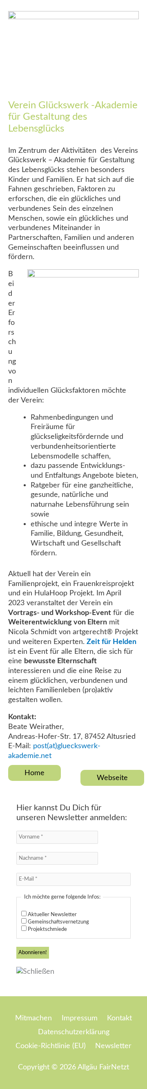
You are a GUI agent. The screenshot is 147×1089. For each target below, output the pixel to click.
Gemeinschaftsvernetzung (58, 922)
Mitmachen (33, 1018)
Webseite (112, 778)
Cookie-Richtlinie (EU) (51, 1046)
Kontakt (119, 1018)
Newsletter (113, 1046)
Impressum (80, 1018)
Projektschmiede (47, 929)
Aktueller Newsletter (52, 914)
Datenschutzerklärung (73, 1032)
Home (34, 773)
